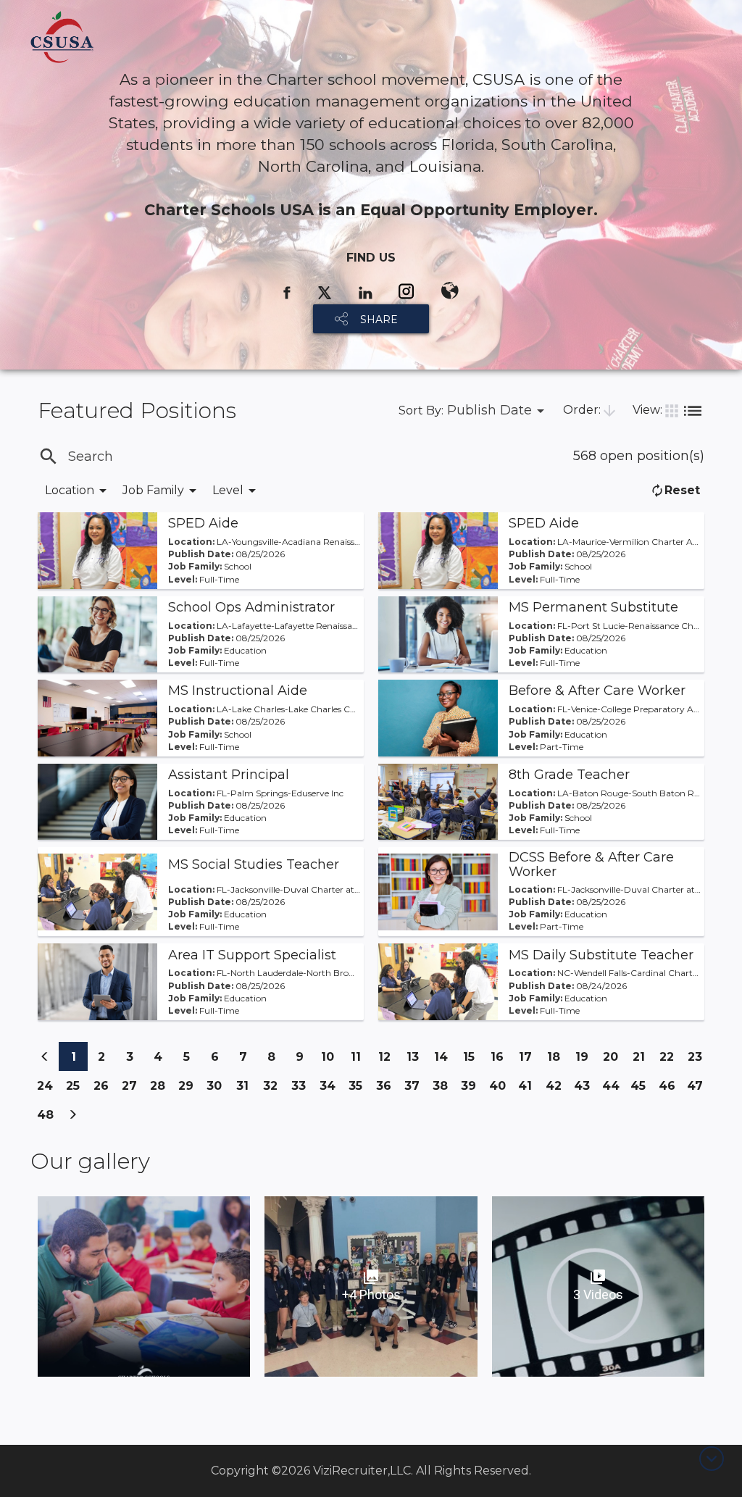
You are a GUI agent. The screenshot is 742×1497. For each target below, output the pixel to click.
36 (387, 1089)
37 (415, 1089)
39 (472, 1089)
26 (104, 1089)
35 (359, 1085)
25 (76, 1085)
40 (500, 1089)
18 (557, 1056)
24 (48, 1089)
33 (302, 1085)
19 (585, 1056)
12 (388, 1056)
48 (48, 1118)
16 (501, 1056)
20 (614, 1060)
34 (330, 1089)
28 (161, 1089)
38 (443, 1089)
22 (670, 1056)
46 (669, 1089)
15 (473, 1056)
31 (246, 1085)
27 (132, 1089)
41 (528, 1085)
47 (698, 1089)
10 (331, 1056)
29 (189, 1089)
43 (585, 1089)
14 (444, 1056)
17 (529, 1056)
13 (417, 1056)
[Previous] (44, 1056)
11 (360, 1056)
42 (556, 1089)
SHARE (379, 319)
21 (643, 1056)
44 (613, 1089)
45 (641, 1089)
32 (274, 1085)
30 (217, 1089)
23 (698, 1056)
